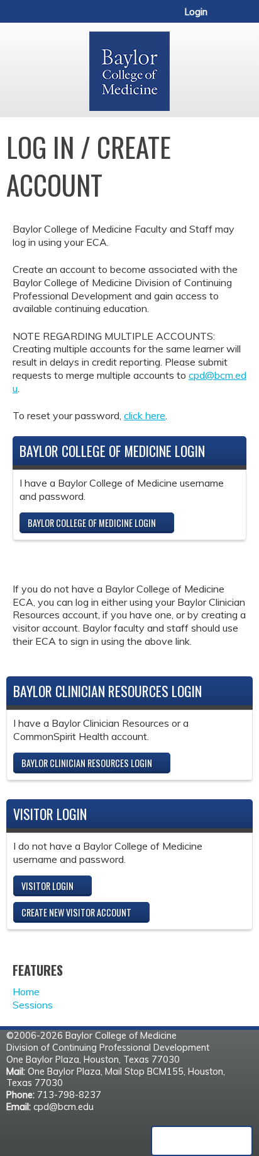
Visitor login (47, 886)
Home (26, 991)
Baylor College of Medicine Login (92, 522)
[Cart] (222, 18)
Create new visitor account (76, 912)
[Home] (129, 67)
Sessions (33, 1004)
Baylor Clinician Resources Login (86, 763)
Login (196, 12)
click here (144, 415)
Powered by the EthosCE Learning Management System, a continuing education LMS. (202, 1141)
